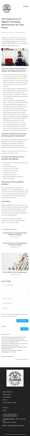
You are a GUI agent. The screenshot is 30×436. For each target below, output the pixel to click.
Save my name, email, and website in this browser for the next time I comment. (15, 315)
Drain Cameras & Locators (10, 402)
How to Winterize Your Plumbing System (15, 272)
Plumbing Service (10, 41)
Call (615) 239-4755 (10, 415)
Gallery (4, 410)
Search (4, 326)
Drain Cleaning (6, 397)
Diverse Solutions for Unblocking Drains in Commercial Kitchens (15, 244)
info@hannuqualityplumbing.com (15, 425)
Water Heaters (7, 394)
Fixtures (5, 399)
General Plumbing (7, 391)
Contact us (6, 407)
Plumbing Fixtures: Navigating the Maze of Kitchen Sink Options (15, 233)
